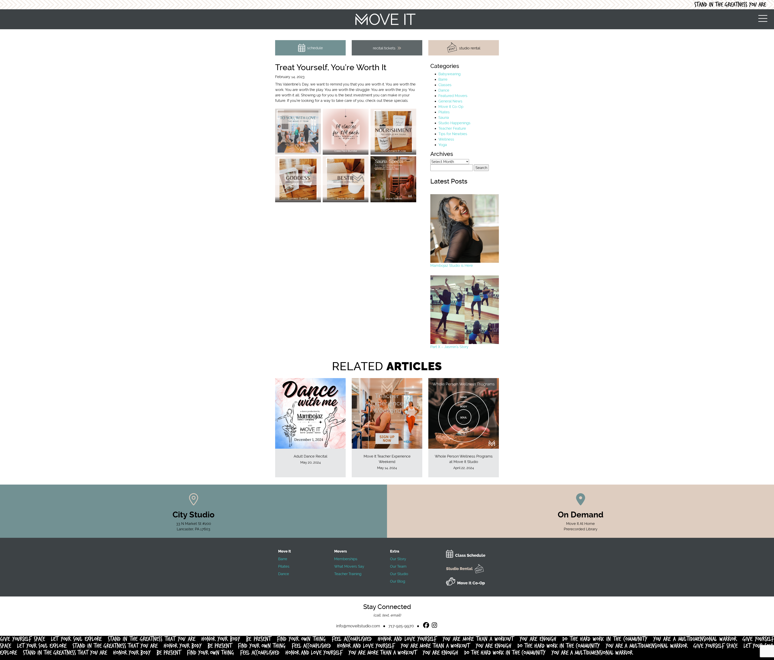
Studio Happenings (454, 123)
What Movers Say (349, 566)
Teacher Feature (452, 128)
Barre (442, 79)
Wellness (446, 139)
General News (450, 101)
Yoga (442, 145)
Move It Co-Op (450, 106)
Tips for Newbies (452, 134)
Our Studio (399, 574)
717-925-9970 (401, 626)
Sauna (443, 117)
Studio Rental (459, 568)
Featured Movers (452, 96)
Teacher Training (347, 574)
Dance (443, 90)
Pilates (444, 112)
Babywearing (449, 74)
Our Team (398, 566)
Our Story (398, 559)
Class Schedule (470, 555)
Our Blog (397, 581)
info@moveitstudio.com (358, 626)
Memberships (345, 559)
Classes (445, 85)
